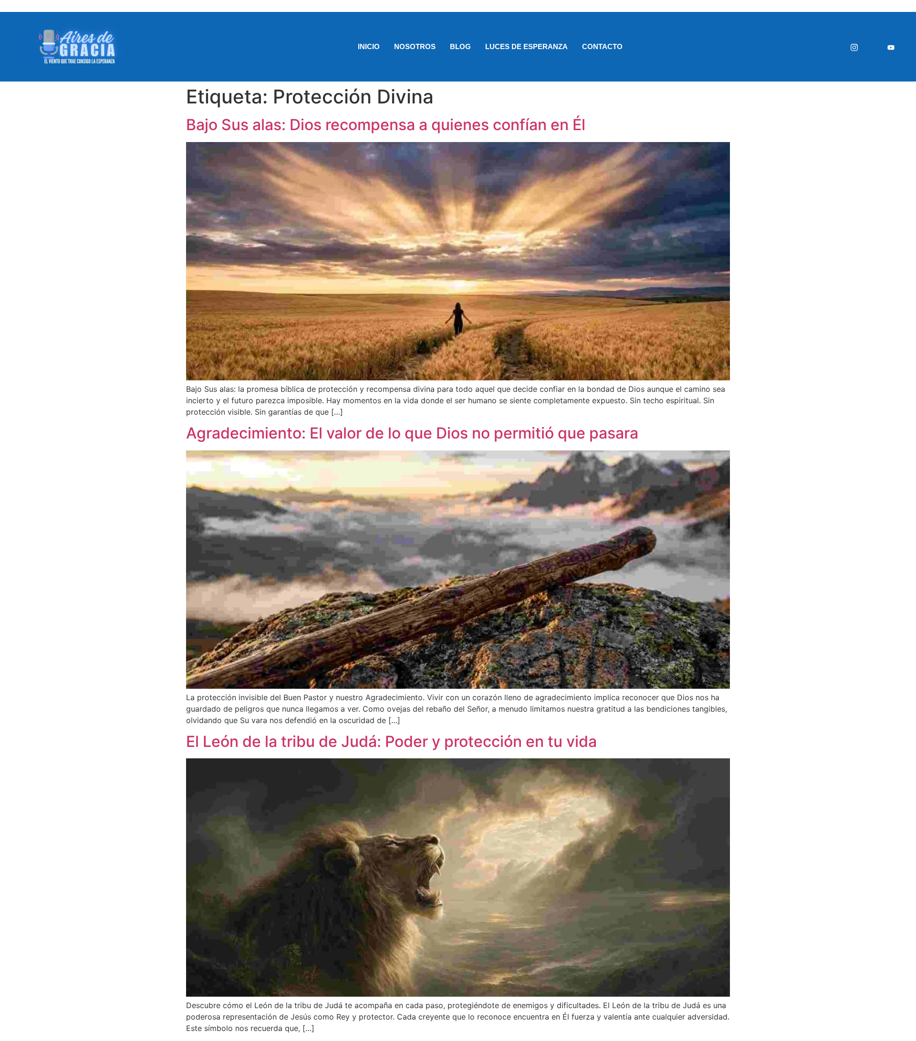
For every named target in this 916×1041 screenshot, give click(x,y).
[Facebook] (872, 47)
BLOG (460, 46)
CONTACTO (602, 46)
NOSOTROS (415, 46)
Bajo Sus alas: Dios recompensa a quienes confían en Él (385, 124)
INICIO (369, 46)
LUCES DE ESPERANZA (526, 46)
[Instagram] (854, 46)
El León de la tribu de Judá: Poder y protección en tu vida (391, 741)
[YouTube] (891, 46)
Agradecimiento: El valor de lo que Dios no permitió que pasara (412, 433)
